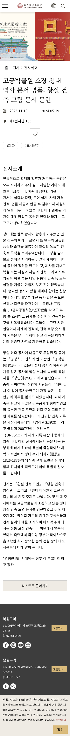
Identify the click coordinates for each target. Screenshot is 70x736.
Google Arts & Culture (28, 645)
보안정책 (61, 720)
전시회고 (30, 67)
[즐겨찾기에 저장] (35, 133)
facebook (6, 645)
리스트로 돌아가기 (35, 585)
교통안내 (58, 628)
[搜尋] (64, 5)
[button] (5, 6)
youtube (21, 645)
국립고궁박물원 (29, 6)
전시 (16, 67)
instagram (13, 645)
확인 (60, 729)
